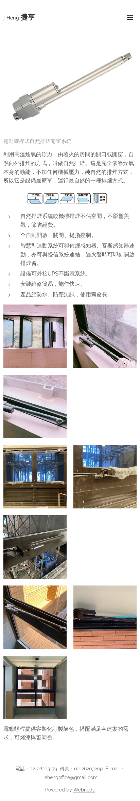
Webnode (84, 789)
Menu (130, 17)
